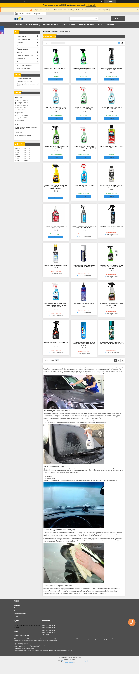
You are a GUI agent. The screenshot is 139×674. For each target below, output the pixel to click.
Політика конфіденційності (84, 661)
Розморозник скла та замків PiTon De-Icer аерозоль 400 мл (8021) (83, 265)
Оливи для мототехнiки (24, 65)
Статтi (16, 616)
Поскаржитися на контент (69, 661)
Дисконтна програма (50, 25)
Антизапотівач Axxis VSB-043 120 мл (56, 265)
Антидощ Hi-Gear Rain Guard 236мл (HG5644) (111, 147)
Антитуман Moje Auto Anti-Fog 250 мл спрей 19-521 (55, 226)
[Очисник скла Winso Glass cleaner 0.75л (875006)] (111, 95)
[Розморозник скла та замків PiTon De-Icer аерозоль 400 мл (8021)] (84, 253)
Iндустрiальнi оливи (23, 68)
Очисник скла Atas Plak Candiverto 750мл (83, 186)
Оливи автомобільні (23, 39)
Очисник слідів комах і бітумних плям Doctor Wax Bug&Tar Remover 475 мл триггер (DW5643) (55, 187)
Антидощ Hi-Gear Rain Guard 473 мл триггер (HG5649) (111, 304)
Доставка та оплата (68, 25)
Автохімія (54, 31)
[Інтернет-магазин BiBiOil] (19, 19)
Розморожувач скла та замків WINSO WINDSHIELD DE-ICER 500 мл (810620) (111, 266)
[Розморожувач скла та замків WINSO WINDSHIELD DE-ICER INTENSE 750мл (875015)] (56, 291)
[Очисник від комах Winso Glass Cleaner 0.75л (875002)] (84, 95)
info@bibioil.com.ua (22, 115)
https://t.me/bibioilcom (23, 118)
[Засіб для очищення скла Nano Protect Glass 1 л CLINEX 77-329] (84, 214)
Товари (47, 31)
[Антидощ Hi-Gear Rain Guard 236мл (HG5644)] (111, 134)
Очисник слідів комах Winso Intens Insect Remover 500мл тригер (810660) (84, 147)
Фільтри (19, 52)
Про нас (100, 25)
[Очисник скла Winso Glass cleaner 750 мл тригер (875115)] (56, 134)
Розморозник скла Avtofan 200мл (83, 303)
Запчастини (21, 58)
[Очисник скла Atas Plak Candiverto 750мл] (84, 173)
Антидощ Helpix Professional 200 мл (112, 226)
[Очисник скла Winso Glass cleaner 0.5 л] (56, 56)
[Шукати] (96, 19)
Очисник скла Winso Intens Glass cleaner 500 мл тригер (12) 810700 (55, 108)
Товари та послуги (32, 25)
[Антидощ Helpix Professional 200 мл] (111, 214)
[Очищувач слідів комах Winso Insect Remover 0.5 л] (84, 56)
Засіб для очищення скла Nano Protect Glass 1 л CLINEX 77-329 (84, 226)
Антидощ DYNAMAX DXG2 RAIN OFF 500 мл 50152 (111, 68)
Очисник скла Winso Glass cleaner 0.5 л (55, 68)
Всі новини (17, 605)
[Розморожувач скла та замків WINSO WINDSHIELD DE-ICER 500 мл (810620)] (111, 253)
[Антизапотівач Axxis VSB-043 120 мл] (56, 253)
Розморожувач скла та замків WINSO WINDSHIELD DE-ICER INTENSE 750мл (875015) (55, 305)
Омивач (19, 46)
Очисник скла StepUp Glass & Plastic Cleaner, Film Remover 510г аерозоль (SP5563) (83, 343)
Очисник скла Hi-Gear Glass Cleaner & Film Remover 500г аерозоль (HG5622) (112, 342)
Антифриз (20, 42)
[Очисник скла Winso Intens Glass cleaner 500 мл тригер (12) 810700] (56, 95)
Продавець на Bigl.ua (69, 659)
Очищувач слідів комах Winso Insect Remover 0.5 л (84, 68)
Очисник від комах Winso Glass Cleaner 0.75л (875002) (83, 108)
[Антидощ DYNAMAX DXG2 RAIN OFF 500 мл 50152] (111, 56)
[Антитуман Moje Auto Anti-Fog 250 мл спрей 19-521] (56, 214)
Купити (56, 79)
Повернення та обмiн (86, 25)
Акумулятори (21, 36)
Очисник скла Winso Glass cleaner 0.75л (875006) (111, 108)
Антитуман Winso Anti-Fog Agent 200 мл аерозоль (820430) (111, 186)
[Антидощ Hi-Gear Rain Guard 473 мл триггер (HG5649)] (111, 291)
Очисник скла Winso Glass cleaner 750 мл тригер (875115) (56, 147)
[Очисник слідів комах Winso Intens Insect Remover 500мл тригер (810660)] (84, 134)
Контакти (110, 25)
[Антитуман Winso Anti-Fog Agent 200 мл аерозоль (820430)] (111, 173)
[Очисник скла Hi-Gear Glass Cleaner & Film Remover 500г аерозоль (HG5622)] (111, 330)
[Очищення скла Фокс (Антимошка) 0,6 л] (56, 330)
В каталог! (91, 5)
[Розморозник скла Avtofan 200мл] (84, 291)
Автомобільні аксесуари (25, 55)
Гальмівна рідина (22, 49)
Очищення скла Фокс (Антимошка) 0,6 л (56, 342)
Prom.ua (78, 657)
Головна (19, 25)
